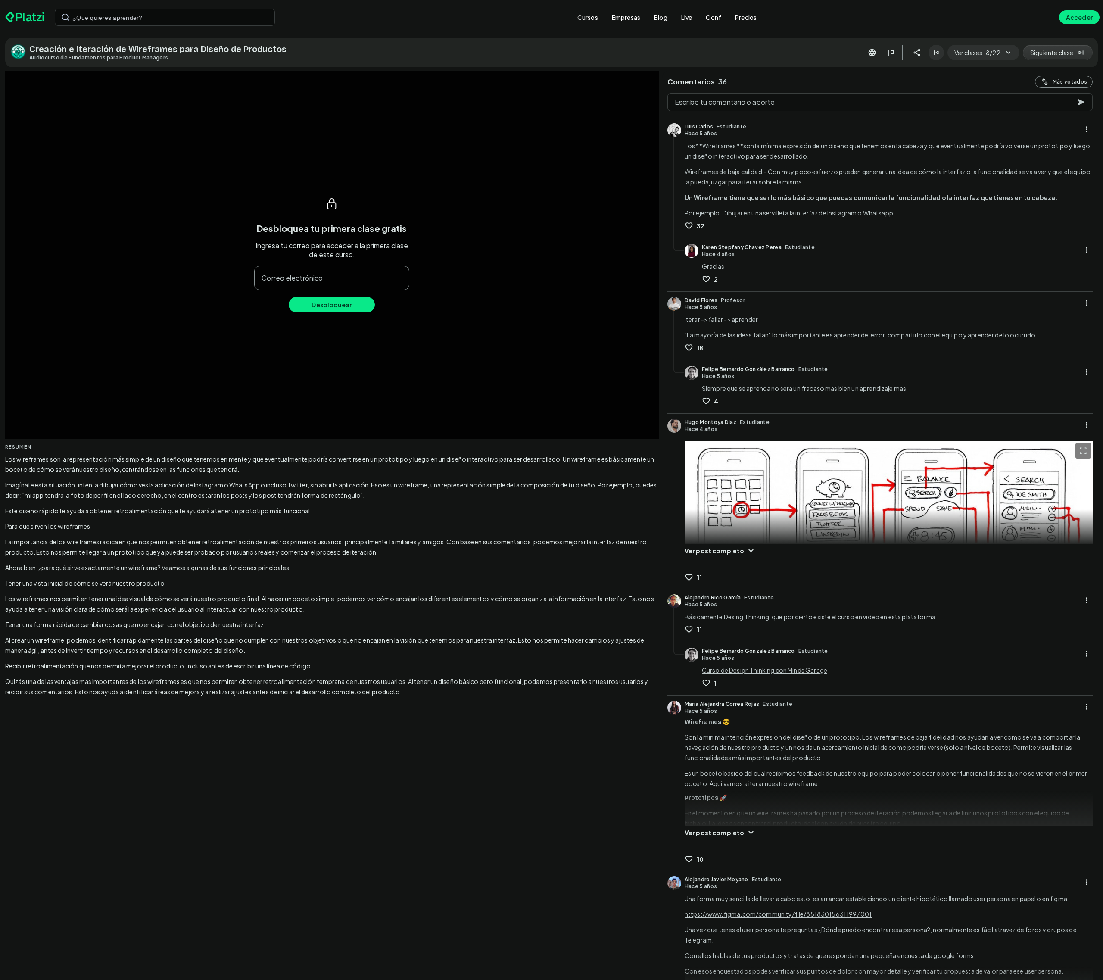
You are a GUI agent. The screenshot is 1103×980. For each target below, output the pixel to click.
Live (686, 17)
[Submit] (65, 17)
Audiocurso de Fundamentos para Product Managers (98, 57)
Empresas (626, 17)
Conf (713, 17)
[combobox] (165, 17)
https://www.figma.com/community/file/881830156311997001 (778, 914)
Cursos (587, 17)
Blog (660, 17)
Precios (746, 17)
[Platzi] (24, 17)
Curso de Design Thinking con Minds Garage (764, 670)
